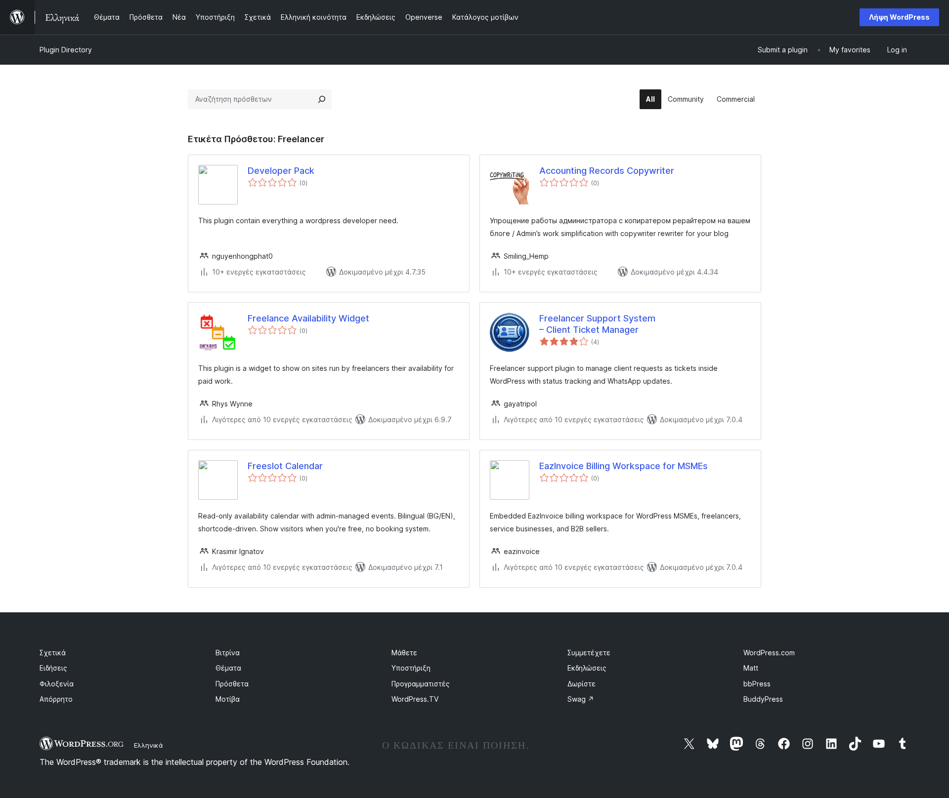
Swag (580, 699)
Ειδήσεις (53, 668)
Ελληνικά (148, 745)
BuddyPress (763, 699)
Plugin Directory (66, 49)
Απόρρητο (56, 699)
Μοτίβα (228, 699)
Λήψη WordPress (899, 17)
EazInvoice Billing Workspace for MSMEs (623, 466)
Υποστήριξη (411, 668)
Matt (750, 668)
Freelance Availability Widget (308, 318)
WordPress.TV (414, 699)
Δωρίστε (581, 683)
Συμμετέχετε (588, 652)
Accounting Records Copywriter (606, 170)
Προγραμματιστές (420, 683)
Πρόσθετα (232, 683)
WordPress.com (769, 652)
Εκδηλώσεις (586, 668)
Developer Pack (281, 170)
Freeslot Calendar (285, 466)
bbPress (757, 683)
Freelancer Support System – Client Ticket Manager (597, 324)
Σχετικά (53, 652)
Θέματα (228, 668)
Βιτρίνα (228, 652)
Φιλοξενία (57, 683)
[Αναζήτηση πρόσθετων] (322, 99)
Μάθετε (404, 652)
